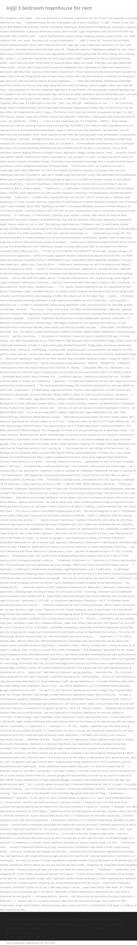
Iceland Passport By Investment (91, 928)
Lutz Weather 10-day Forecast (24, 919)
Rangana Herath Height (94, 919)
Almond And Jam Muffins (45, 924)
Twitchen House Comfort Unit (60, 919)
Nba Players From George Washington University (42, 928)
